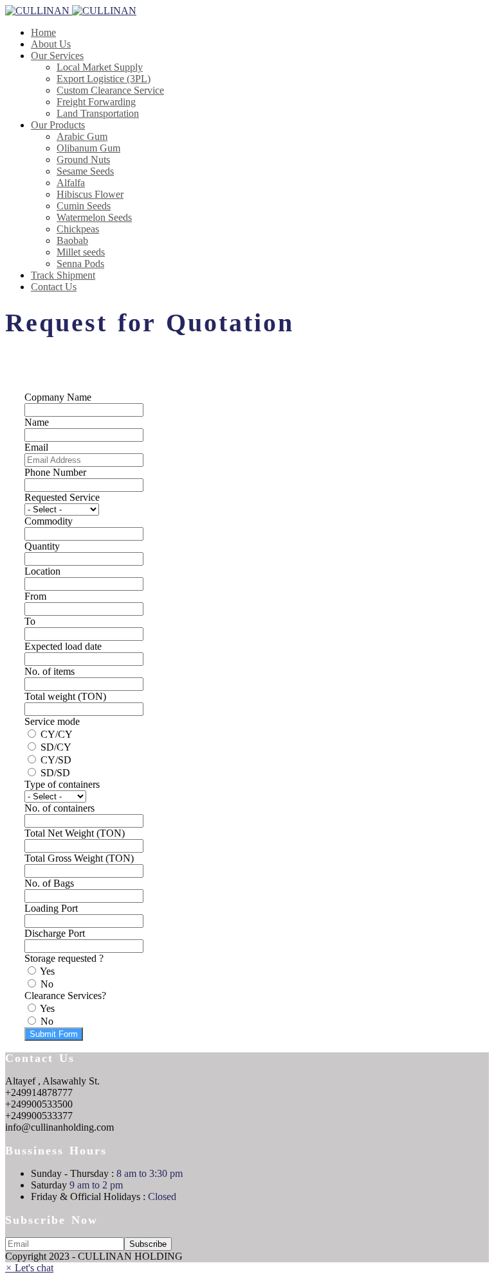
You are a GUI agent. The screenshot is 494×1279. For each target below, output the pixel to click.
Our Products (58, 124)
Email (36, 447)
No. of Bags (49, 883)
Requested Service (62, 497)
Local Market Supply (100, 67)
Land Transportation (98, 113)
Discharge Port (54, 933)
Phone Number (55, 472)
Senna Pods (80, 263)
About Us (51, 44)
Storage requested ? (64, 958)
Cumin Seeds (84, 205)
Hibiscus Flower (90, 194)
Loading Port (51, 908)
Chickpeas (78, 228)
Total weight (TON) (65, 696)
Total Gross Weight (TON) (79, 858)
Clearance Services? (65, 995)
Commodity (48, 521)
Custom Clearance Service (110, 90)
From (35, 596)
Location (42, 571)
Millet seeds (81, 252)
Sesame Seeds (85, 171)
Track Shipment (63, 275)
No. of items (49, 671)
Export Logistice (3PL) (104, 78)
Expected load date (63, 646)
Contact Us (54, 286)
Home (43, 32)
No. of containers (59, 808)
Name (36, 422)
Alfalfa (71, 182)
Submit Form (54, 1034)
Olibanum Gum (88, 148)
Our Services (57, 55)
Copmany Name (57, 397)
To (29, 621)
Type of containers (62, 784)
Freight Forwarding (96, 101)
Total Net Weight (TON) (74, 833)
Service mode (52, 721)
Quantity (42, 546)
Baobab (72, 240)
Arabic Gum (82, 136)
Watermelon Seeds (94, 217)
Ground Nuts (83, 159)
